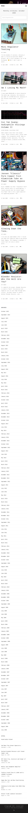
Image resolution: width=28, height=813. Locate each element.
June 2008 (4, 651)
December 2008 (5, 634)
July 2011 (4, 529)
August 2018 (4, 369)
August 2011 (4, 525)
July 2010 (4, 570)
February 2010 (5, 587)
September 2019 (5, 362)
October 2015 (5, 400)
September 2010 (5, 563)
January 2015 (5, 410)
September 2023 (5, 314)
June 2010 (4, 573)
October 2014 (5, 420)
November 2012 (5, 478)
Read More (11, 61)
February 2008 (5, 665)
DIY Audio (3, 52)
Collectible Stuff (14, 130)
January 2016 (5, 396)
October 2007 (5, 679)
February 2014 (5, 434)
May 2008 (3, 655)
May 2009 (3, 617)
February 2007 (5, 706)
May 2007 (3, 696)
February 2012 (5, 505)
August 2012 (4, 485)
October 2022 (5, 342)
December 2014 (5, 413)
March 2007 (4, 702)
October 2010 (5, 559)
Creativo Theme (9, 807)
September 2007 (5, 682)
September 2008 (5, 641)
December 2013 (5, 440)
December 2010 (5, 553)
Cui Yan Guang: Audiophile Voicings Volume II (13, 124)
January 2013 (5, 471)
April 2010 (4, 580)
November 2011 (5, 515)
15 (21, 298)
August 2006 (4, 726)
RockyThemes (19, 807)
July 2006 (4, 730)
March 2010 (4, 583)
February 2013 (5, 468)
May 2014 (3, 430)
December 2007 (5, 672)
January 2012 (5, 508)
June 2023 (4, 325)
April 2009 (4, 621)
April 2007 (4, 699)
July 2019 (4, 366)
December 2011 (5, 512)
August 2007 (4, 685)
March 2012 (4, 502)
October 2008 (5, 638)
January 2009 (5, 631)
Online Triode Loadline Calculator (11, 793)
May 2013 (3, 457)
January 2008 (5, 668)
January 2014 (5, 437)
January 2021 (5, 355)
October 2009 (5, 600)
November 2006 (5, 716)
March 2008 (4, 662)
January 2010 (5, 590)
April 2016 (4, 386)
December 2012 (5, 474)
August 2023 (4, 318)
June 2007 (4, 692)
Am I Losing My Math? (13, 88)
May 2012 (3, 495)
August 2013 (4, 451)
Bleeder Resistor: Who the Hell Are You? (11, 279)
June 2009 (4, 614)
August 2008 (4, 645)
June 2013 (4, 454)
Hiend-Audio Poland (6, 739)
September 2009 (5, 604)
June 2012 (4, 491)
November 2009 (5, 597)
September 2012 (5, 481)
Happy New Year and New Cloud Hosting (12, 780)
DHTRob (3, 736)
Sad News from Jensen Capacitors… (11, 745)
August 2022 (4, 345)
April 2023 (4, 328)
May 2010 (3, 576)
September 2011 (5, 522)
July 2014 (4, 427)
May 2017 (3, 372)
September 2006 (5, 723)
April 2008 (4, 658)
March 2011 (4, 542)
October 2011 (5, 519)
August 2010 (4, 566)
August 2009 (4, 607)
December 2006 (5, 713)
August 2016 (4, 376)
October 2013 (5, 444)
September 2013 (5, 447)
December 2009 (5, 593)
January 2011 (5, 549)
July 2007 (4, 689)
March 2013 (4, 464)
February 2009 (5, 628)
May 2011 (3, 536)
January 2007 (5, 709)
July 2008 (4, 648)
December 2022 (5, 338)
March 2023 (4, 331)
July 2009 (4, 610)
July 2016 (4, 379)
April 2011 (4, 539)
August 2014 (4, 423)
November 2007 (5, 675)
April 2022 (4, 349)
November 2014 (5, 417)
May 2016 (3, 383)
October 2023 (5, 311)
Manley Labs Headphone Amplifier (11, 766)
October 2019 (5, 359)
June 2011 (4, 532)
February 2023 (5, 335)
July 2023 (4, 321)
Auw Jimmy (5, 64)
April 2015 (4, 403)
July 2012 (4, 488)
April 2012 (4, 498)
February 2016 (5, 393)
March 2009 (4, 624)
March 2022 (4, 352)
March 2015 (4, 406)
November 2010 (5, 556)
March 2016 (4, 389)
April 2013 (4, 461)
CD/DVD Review (4, 130)
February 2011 (5, 546)
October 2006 (5, 719)
